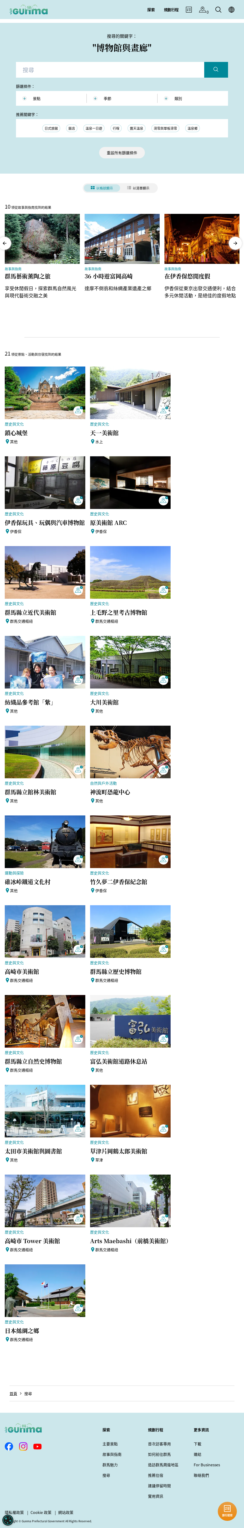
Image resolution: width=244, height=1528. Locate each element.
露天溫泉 (136, 128)
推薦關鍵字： (27, 114)
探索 (106, 1429)
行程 (116, 128)
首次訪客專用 (159, 1444)
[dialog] (7, 1520)
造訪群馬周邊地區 (163, 1465)
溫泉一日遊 (94, 128)
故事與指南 (112, 1454)
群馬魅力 (110, 1465)
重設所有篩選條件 (122, 153)
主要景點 (110, 1444)
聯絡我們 (201, 1475)
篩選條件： (25, 86)
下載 (197, 1444)
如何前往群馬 (159, 1454)
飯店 (71, 128)
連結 (197, 1454)
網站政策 (65, 1512)
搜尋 (106, 1475)
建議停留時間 (159, 1485)
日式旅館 (51, 128)
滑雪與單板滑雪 (165, 128)
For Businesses (207, 1465)
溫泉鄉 (193, 128)
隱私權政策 (14, 1512)
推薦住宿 (155, 1475)
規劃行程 (155, 1429)
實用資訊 (155, 1496)
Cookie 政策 (40, 1512)
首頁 (13, 1393)
